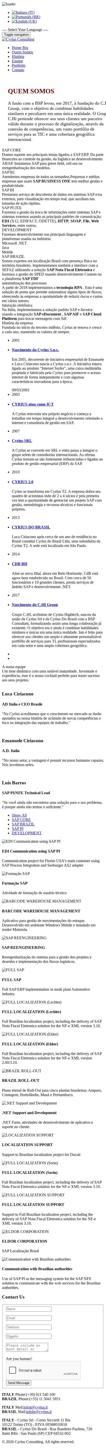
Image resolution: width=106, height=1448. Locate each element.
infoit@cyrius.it (35, 1407)
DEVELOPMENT (27, 833)
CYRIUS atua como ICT (33, 404)
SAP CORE (21, 820)
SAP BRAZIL (23, 824)
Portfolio (18, 65)
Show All (19, 815)
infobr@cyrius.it (39, 1412)
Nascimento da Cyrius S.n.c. (35, 350)
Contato (18, 70)
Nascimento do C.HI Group (35, 605)
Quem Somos (22, 52)
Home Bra (20, 48)
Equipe (17, 61)
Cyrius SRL (22, 441)
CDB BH (19, 564)
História (18, 56)
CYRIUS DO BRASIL (31, 527)
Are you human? (19, 1359)
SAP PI (17, 828)
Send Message (18, 1383)
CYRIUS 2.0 (22, 482)
